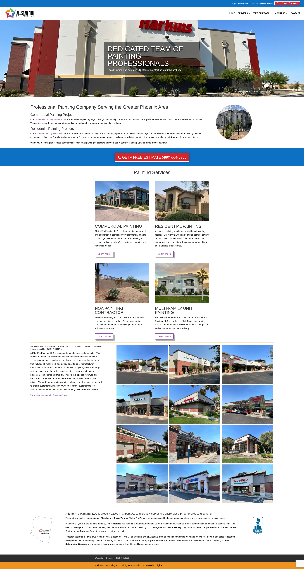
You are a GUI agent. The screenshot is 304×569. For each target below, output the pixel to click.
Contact (295, 13)
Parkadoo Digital (153, 565)
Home (232, 13)
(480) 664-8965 (241, 3)
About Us (280, 13)
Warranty (99, 558)
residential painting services (47, 133)
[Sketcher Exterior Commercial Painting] (195, 364)
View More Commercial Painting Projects (49, 395)
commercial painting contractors (50, 119)
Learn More (104, 253)
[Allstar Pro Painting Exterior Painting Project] (142, 364)
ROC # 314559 (122, 558)
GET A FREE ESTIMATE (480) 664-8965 (154, 157)
